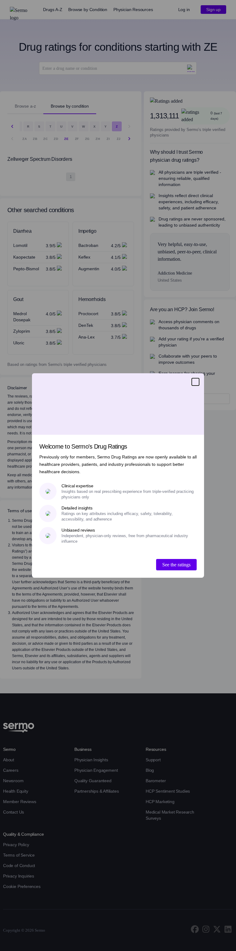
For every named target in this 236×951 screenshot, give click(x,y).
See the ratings (176, 564)
